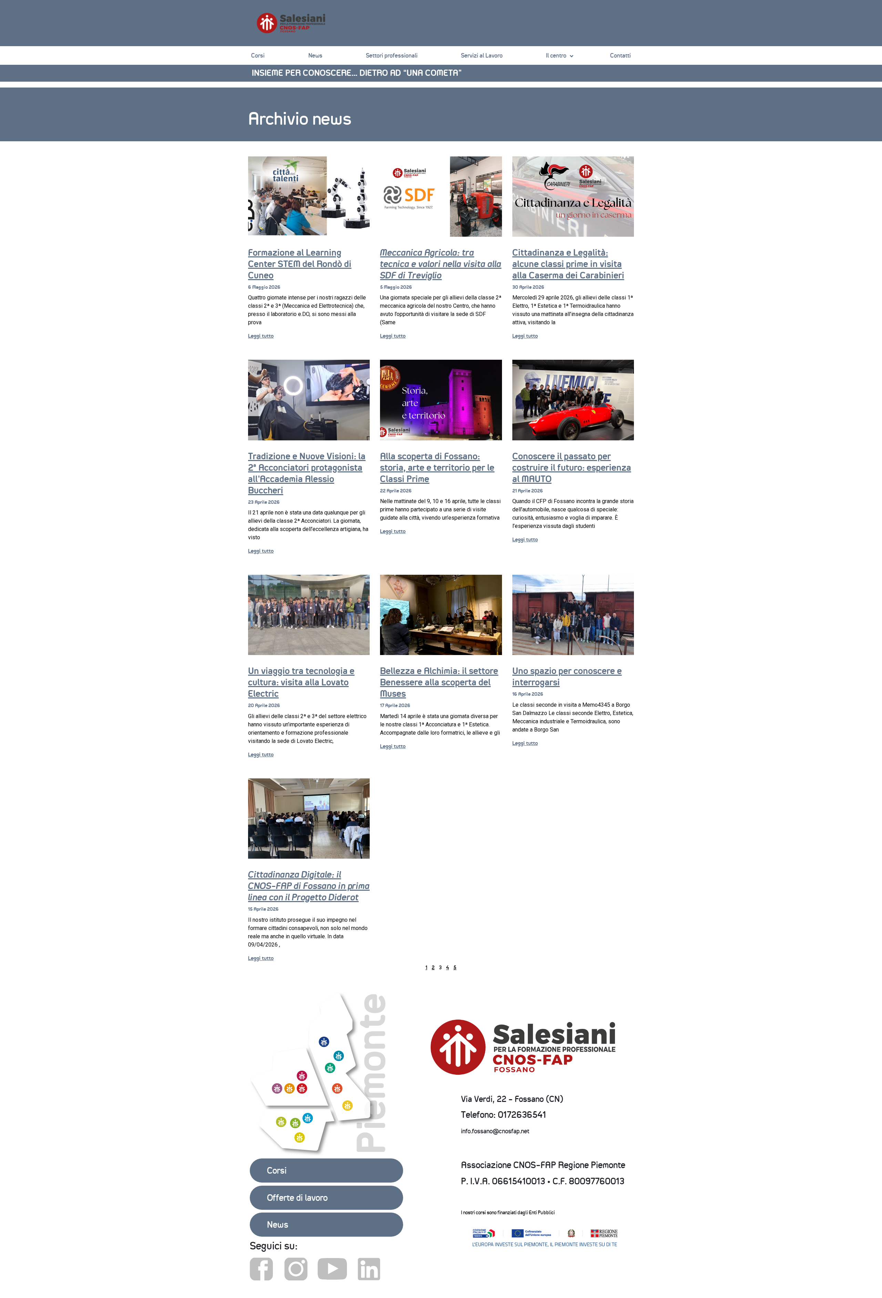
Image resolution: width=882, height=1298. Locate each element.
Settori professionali (392, 55)
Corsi (258, 55)
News (315, 55)
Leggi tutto (261, 336)
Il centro (556, 55)
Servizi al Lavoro (482, 55)
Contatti (620, 55)
